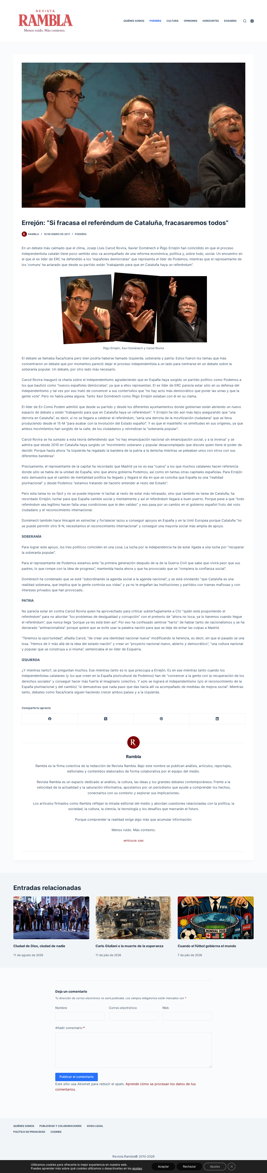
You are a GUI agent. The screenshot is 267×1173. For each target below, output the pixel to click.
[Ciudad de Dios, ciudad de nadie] (51, 917)
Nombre (61, 1008)
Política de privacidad (29, 1131)
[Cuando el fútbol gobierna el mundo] (216, 917)
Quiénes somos (133, 20)
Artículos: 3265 (133, 840)
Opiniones (190, 20)
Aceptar (163, 1166)
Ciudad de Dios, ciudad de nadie (39, 946)
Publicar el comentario (76, 1077)
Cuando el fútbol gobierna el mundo (207, 946)
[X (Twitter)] (106, 719)
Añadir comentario (70, 1028)
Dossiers (230, 20)
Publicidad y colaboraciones (60, 1125)
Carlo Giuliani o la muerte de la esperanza (129, 946)
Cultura (172, 20)
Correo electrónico (123, 1008)
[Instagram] (252, 21)
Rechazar (189, 1166)
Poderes (155, 20)
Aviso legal (95, 1125)
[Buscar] (244, 21)
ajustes (137, 1168)
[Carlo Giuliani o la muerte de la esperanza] (133, 917)
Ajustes (215, 1166)
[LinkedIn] (217, 719)
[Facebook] (50, 719)
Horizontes (211, 20)
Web (165, 1008)
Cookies (56, 1131)
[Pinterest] (162, 719)
